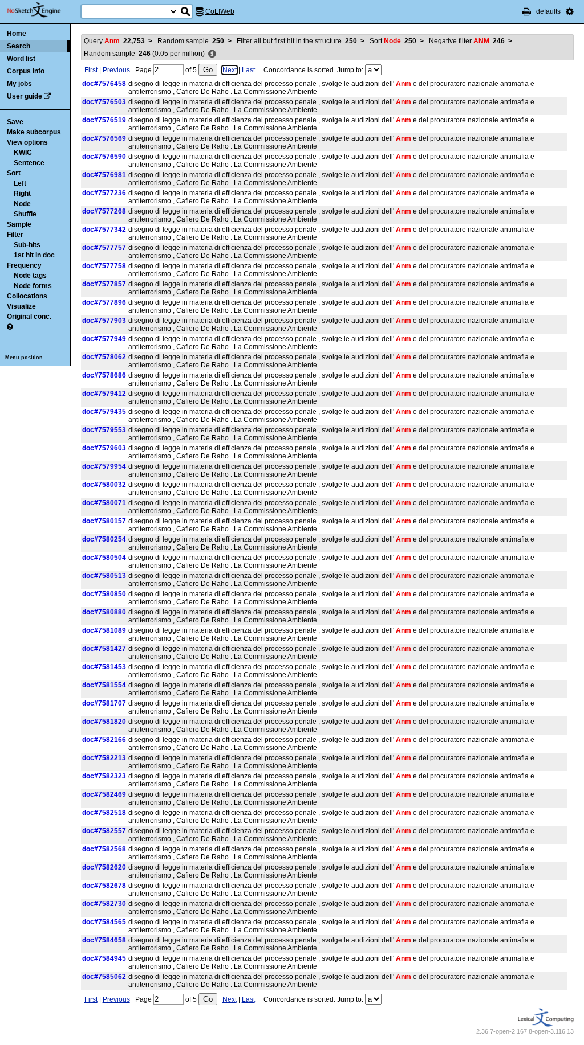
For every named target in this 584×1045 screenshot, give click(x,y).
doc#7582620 (104, 867)
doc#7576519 (104, 120)
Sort (14, 173)
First (91, 70)
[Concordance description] (212, 54)
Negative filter (467, 41)
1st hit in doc (34, 255)
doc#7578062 (104, 357)
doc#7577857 (104, 284)
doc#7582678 (104, 886)
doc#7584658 (104, 940)
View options (27, 142)
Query (114, 41)
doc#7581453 (104, 667)
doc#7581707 (104, 703)
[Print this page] (526, 11)
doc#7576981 (104, 175)
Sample (19, 224)
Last (248, 70)
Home (16, 34)
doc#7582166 (104, 740)
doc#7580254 (104, 539)
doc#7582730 (104, 904)
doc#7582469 (104, 794)
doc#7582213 (104, 758)
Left (20, 183)
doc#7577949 (104, 339)
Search (18, 46)
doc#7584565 (104, 922)
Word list (21, 59)
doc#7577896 (104, 302)
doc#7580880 (104, 612)
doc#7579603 (104, 448)
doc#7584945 (104, 958)
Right (22, 194)
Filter (15, 235)
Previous (116, 70)
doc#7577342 (104, 229)
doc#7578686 (104, 375)
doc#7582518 (104, 813)
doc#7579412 (104, 393)
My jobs (19, 84)
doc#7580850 (104, 594)
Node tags (30, 276)
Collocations (27, 296)
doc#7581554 (104, 685)
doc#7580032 (104, 485)
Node (22, 204)
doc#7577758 (104, 266)
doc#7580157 (104, 521)
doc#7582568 (104, 849)
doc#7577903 (104, 321)
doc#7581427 (104, 649)
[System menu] (570, 11)
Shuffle (25, 214)
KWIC (23, 153)
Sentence (29, 163)
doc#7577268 (104, 211)
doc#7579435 (104, 412)
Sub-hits (27, 245)
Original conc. (29, 317)
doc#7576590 (104, 157)
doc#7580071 (104, 503)
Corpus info (25, 71)
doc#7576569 (104, 138)
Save (15, 122)
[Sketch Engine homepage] (42, 10)
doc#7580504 (104, 558)
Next (229, 70)
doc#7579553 (104, 430)
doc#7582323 (104, 776)
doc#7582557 (104, 831)
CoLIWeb (219, 11)
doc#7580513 (104, 576)
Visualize (21, 306)
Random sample (190, 41)
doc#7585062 (104, 977)
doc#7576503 (104, 102)
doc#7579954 (104, 466)
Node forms (33, 286)
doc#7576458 (104, 84)
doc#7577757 (104, 248)
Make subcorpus (34, 132)
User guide (24, 96)
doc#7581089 (104, 630)
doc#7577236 (104, 193)
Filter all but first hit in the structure (297, 41)
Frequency (24, 265)
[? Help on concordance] (10, 327)
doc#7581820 (104, 722)
